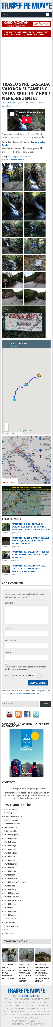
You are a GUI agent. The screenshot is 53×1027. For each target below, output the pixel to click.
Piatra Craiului (10, 919)
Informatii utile (10, 831)
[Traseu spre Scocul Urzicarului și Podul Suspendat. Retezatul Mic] (10, 955)
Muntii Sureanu (10, 915)
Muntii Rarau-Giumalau (14, 900)
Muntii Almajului (11, 835)
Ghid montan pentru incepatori (28, 1024)
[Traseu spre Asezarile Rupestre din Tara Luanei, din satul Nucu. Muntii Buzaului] (26, 955)
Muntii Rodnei (10, 911)
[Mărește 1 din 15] (19, 166)
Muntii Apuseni (10, 838)
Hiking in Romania (11, 827)
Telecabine (8, 933)
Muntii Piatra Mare (12, 893)
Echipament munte (12, 824)
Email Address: (11, 640)
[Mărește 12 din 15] (42, 275)
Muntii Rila (8, 908)
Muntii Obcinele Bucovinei (15, 882)
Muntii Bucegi (10, 846)
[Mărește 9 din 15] (19, 258)
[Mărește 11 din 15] (19, 275)
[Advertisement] (26, 58)
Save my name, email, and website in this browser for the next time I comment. (25, 668)
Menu (6, 15)
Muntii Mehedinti (11, 878)
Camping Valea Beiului (21, 157)
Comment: (9, 603)
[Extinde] (47, 439)
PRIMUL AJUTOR (19, 1021)
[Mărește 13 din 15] (19, 292)
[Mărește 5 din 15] (19, 225)
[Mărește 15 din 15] (42, 309)
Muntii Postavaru (11, 897)
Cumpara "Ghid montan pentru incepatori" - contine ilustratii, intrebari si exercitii (26, 33)
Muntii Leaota (10, 871)
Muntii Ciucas (9, 856)
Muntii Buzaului (10, 849)
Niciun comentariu (9, 560)
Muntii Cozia (9, 860)
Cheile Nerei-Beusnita (28, 103)
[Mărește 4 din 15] (42, 196)
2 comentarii (7, 533)
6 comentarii (7, 547)
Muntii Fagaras (10, 864)
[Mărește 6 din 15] (42, 225)
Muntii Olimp (9, 886)
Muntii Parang (10, 889)
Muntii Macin (9, 875)
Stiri (6, 930)
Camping (8, 813)
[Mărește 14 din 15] (42, 292)
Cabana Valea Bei (17, 160)
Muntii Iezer (9, 867)
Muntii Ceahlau (10, 853)
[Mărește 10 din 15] (42, 258)
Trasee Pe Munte (8, 103)
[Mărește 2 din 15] (42, 166)
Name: (8, 628)
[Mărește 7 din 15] (19, 241)
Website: (8, 652)
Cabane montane (11, 809)
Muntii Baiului (10, 842)
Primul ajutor (9, 922)
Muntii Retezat (10, 904)
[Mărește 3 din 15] (19, 196)
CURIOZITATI (35, 1021)
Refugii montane (11, 926)
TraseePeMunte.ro (29, 996)
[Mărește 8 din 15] (42, 241)
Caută (45, 704)
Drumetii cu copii (11, 820)
